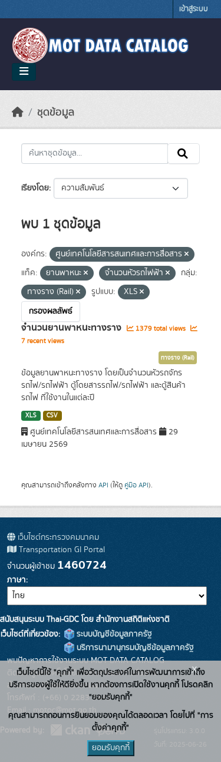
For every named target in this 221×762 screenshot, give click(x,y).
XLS (31, 415)
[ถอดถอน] (186, 254)
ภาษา (16, 580)
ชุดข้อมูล (55, 112)
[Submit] (183, 153)
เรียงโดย (35, 188)
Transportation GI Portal (61, 550)
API (103, 485)
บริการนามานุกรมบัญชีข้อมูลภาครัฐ (134, 648)
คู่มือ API (136, 485)
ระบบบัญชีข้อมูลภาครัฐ (113, 634)
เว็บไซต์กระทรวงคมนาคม (57, 537)
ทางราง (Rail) (177, 358)
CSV (52, 415)
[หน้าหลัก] (18, 112)
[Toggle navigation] (24, 72)
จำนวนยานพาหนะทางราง (72, 327)
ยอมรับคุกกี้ (111, 748)
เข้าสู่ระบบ (193, 9)
